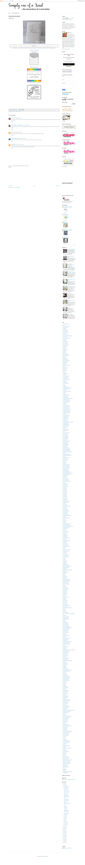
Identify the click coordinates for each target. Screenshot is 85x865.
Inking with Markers (66, 540)
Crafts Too (64, 419)
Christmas (64, 397)
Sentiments (65, 664)
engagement (65, 475)
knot (63, 548)
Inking (64, 539)
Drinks (64, 456)
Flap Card (64, 484)
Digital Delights (65, 444)
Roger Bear (65, 659)
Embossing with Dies (66, 474)
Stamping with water (66, 711)
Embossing (65, 469)
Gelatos (64, 495)
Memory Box (65, 572)
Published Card (65, 646)
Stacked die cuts (65, 700)
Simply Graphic (65, 679)
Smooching (65, 686)
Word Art (64, 769)
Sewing (64, 666)
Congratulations (65, 412)
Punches (64, 647)
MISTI (64, 578)
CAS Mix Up (65, 377)
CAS (63, 374)
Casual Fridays (65, 383)
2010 (64, 839)
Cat (63, 384)
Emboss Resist (65, 467)
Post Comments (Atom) (16, 187)
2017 (64, 830)
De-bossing (65, 430)
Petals (64, 633)
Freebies (64, 488)
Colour (64, 404)
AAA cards (64, 327)
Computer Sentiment (66, 411)
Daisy (64, 428)
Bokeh (64, 364)
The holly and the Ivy (67, 803)
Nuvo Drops (65, 606)
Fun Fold (64, 490)
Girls (63, 503)
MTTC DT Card (65, 584)
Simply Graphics (65, 680)
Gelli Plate (64, 496)
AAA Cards (65, 222)
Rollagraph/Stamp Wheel (67, 660)
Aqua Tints (64, 344)
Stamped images (65, 706)
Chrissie (70, 32)
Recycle (64, 648)
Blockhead (64, 361)
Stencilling (64, 719)
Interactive (64, 541)
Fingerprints (65, 483)
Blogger (47, 856)
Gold (68, 307)
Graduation (65, 509)
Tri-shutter (64, 739)
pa (63, 620)
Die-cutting (64, 437)
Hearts (64, 516)
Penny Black (65, 629)
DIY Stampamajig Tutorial (67, 451)
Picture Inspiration (66, 638)
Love (64, 560)
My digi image (65, 588)
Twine (64, 744)
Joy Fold (64, 542)
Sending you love (66, 791)
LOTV (64, 559)
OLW (64, 610)
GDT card (64, 494)
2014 (64, 834)
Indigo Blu (64, 534)
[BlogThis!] (20, 109)
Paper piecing (65, 625)
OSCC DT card (65, 616)
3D (63, 325)
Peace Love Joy (66, 792)
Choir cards (65, 396)
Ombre (64, 611)
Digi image (64, 442)
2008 (64, 842)
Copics (64, 413)
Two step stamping (66, 745)
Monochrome (65, 581)
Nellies (64, 598)
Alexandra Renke (66, 338)
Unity (64, 749)
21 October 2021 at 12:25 (20, 144)
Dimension (64, 445)
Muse (64, 585)
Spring (64, 698)
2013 (64, 835)
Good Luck (64, 508)
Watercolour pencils (66, 762)
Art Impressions (65, 345)
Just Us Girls (65, 545)
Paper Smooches (65, 626)
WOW (64, 770)
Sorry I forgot (65, 690)
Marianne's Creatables (66, 566)
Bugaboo (64, 370)
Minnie (64, 575)
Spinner (64, 692)
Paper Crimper (65, 622)
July (64, 816)
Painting (64, 621)
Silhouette (64, 674)
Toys (63, 738)
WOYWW (69, 293)
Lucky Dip (64, 561)
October (65, 788)
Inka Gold (64, 536)
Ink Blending (65, 535)
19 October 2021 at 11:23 (22, 138)
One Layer (64, 612)
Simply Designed (65, 678)
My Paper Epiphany (14, 138)
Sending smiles (66, 800)
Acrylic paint (65, 331)
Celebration (65, 386)
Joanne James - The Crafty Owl (16, 125)
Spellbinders (65, 691)
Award (64, 347)
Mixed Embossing (66, 579)
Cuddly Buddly (65, 424)
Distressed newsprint (66, 449)
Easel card (64, 462)
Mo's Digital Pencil (66, 580)
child (64, 393)
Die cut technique (66, 432)
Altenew (64, 339)
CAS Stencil (65, 378)
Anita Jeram (65, 341)
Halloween (64, 513)
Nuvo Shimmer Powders (67, 607)
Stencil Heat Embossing (67, 716)
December (65, 786)
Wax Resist (65, 764)
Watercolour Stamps (66, 763)
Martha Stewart (65, 567)
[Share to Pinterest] (23, 109)
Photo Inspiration (65, 635)
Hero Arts (64, 520)
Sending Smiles (66, 810)
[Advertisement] (34, 177)
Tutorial (64, 743)
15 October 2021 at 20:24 (26, 125)
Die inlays (64, 435)
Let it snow (65, 806)
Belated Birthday (65, 354)
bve (63, 371)
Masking (64, 568)
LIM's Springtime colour (71, 286)
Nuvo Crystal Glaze (66, 605)
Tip (63, 737)
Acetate (64, 328)
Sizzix (64, 681)
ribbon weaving (65, 658)
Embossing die (65, 470)
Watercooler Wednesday (34, 84)
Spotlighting (65, 697)
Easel (64, 461)
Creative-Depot (65, 423)
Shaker (64, 667)
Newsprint (64, 604)
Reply (12, 135)
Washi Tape (65, 756)
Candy (64, 372)
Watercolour (65, 758)
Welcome (65, 802)
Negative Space (65, 597)
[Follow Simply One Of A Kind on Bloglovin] (67, 72)
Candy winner (65, 373)
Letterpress (65, 555)
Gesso (64, 497)
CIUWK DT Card (65, 399)
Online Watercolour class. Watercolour (69, 613)
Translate (70, 19)
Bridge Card (65, 367)
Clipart (64, 403)
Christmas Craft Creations (67, 398)
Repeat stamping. (66, 651)
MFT (63, 574)
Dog (63, 452)
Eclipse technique (66, 464)
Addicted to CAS (66, 237)
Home (9, 13)
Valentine (64, 750)
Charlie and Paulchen (66, 391)
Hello (64, 519)
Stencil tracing (65, 718)
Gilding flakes (65, 502)
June (65, 817)
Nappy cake (65, 593)
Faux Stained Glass (66, 481)
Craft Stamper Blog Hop (71, 249)
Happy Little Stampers (34, 67)
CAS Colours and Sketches (34, 50)
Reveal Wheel (65, 655)
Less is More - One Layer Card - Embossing (71, 272)
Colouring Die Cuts (66, 406)
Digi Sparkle (65, 443)
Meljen (64, 571)
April (65, 820)
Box (63, 366)
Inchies (64, 533)
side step (64, 673)
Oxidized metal (65, 619)
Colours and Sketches (66, 409)
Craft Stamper (65, 418)
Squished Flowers (66, 699)
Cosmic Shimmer (65, 415)
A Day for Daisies (65, 326)
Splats (64, 694)
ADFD (64, 333)
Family (64, 476)
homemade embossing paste (67, 526)
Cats (63, 385)
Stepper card (65, 720)
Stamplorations (65, 712)
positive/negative (65, 642)
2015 (64, 832)
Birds (64, 357)
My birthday (65, 587)
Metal (64, 573)
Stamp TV (64, 704)
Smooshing (65, 687)
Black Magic (65, 359)
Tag (63, 723)
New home (64, 600)
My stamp (64, 592)
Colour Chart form (66, 405)
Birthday (64, 358)
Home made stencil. (66, 523)
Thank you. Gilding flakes (67, 731)
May (65, 818)
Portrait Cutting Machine (67, 641)
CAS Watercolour (65, 379)
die (63, 431)
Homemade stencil (66, 527)
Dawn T (12, 132)
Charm (64, 392)
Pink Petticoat (65, 639)
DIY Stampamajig (66, 450)
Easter (64, 463)
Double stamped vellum (66, 455)
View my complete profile (66, 49)
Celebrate (65, 807)
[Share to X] (21, 109)
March (65, 821)
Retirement (64, 652)
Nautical (64, 594)
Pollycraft (64, 640)
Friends (64, 489)
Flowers (64, 487)
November (65, 787)
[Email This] (19, 109)
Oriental (64, 615)
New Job (64, 601)
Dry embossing (65, 457)
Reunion (64, 654)
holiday (64, 522)
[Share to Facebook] (22, 109)
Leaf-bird (64, 552)
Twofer (64, 746)
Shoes (64, 672)
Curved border (65, 425)
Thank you (64, 730)
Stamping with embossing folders (68, 710)
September (66, 813)
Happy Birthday (66, 795)
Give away (64, 504)
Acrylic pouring (65, 332)
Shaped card (65, 668)
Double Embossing (66, 454)
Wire (63, 768)
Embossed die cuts (66, 468)
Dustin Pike (65, 458)
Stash (64, 713)
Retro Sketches (65, 653)
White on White (70, 314)
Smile (64, 685)
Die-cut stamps (65, 436)
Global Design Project (66, 506)
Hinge (64, 521)
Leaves (64, 553)
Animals (64, 340)
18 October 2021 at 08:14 (18, 132)
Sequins (64, 665)
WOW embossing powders (67, 771)
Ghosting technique (66, 501)
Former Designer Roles (15, 13)
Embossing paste (65, 471)
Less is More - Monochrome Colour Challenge (71, 265)
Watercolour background (67, 759)
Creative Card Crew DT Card (67, 422)
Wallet (64, 755)
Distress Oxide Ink (66, 448)
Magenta (64, 562)
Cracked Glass (65, 416)
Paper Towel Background (67, 627)
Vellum (64, 752)
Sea (63, 661)
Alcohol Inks (65, 334)
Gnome (64, 507)
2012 (64, 836)
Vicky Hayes (13, 144)
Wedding (64, 765)
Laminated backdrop (66, 549)
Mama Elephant (65, 565)
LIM (63, 558)
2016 (64, 831)
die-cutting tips (65, 438)
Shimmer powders (66, 671)
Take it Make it (65, 724)
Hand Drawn (65, 514)
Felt (63, 482)
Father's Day (65, 477)
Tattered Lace (65, 726)
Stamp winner (65, 705)
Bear (64, 352)
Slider (64, 684)
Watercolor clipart (66, 757)
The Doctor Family (66, 732)
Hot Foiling (64, 528)
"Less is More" (65, 214)
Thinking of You (66, 811)
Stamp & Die (65, 703)
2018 (64, 828)
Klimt (64, 547)
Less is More (65, 554)
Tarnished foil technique (67, 725)
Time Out (64, 736)
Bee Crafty (64, 353)
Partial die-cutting (66, 628)
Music (64, 586)
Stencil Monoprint (66, 717)
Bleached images (66, 360)
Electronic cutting (65, 465)
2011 (64, 838)
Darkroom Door (65, 429)
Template (64, 729)
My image (64, 591)
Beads (64, 351)
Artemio (64, 346)
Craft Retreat (65, 417)
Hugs (64, 529)
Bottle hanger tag (65, 365)
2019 (64, 827)
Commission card (66, 410)
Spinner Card (65, 693)
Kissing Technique (66, 546)
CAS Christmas (65, 376)
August (65, 814)
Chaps (64, 390)
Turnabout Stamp (65, 742)
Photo (64, 634)
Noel (64, 798)
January (65, 824)
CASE (64, 380)
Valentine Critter (65, 751)
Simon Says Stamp (66, 677)
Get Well (64, 500)
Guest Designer (65, 510)
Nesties (64, 599)
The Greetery (65, 733)
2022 (64, 783)
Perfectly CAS (65, 632)
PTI (63, 645)
